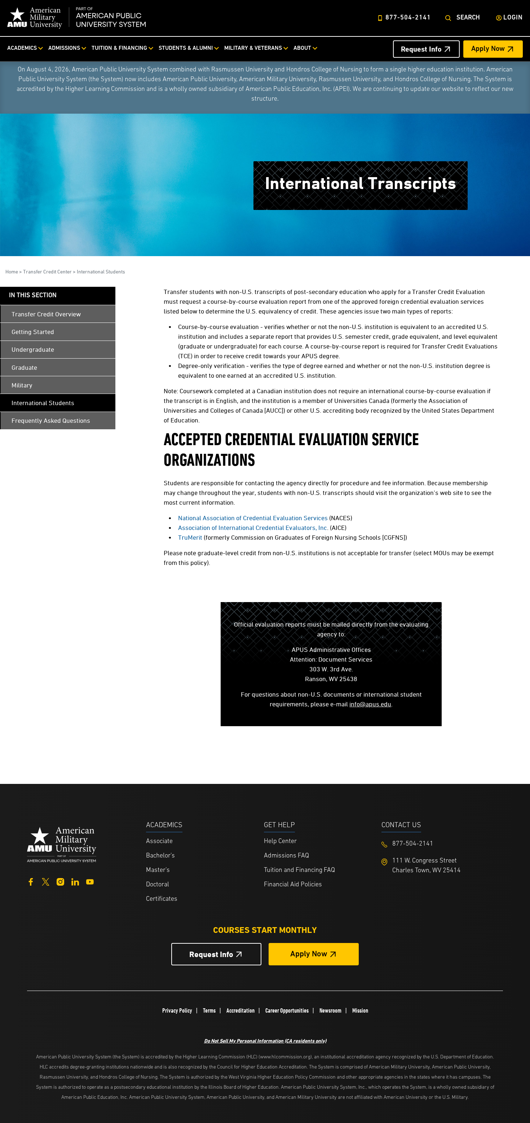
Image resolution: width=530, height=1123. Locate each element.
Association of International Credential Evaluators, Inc (252, 527)
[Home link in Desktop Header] (76, 18)
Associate (159, 841)
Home (11, 271)
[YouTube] (90, 881)
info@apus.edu (370, 704)
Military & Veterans (253, 48)
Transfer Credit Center (47, 271)
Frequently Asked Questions (51, 420)
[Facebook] (31, 881)
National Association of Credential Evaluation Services (253, 518)
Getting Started (33, 331)
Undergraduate (33, 349)
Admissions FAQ (286, 856)
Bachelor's (160, 856)
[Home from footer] (61, 843)
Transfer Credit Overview (46, 314)
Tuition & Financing (119, 48)
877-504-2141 (408, 18)
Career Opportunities (287, 1010)
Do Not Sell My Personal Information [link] (265, 1041)
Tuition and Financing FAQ (299, 870)
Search (468, 18)
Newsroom (330, 1010)
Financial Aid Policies (293, 885)
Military (22, 385)
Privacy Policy (177, 1010)
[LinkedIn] (75, 881)
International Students (101, 271)
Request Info (421, 49)
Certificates (161, 899)
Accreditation (240, 1010)
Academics (22, 48)
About (302, 48)
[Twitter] (45, 881)
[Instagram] (60, 881)
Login (513, 18)
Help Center (280, 841)
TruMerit (190, 537)
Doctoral (157, 885)
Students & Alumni (186, 48)
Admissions (64, 48)
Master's (158, 870)
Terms (209, 1010)
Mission (360, 1010)
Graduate (24, 367)
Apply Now (488, 49)
